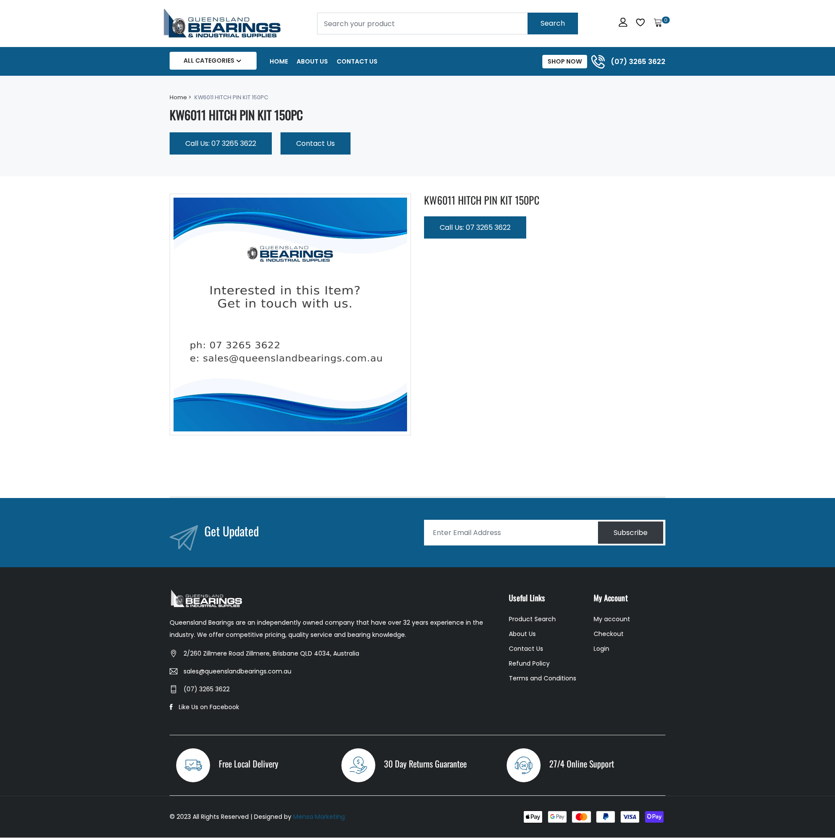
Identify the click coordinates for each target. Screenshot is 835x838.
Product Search (532, 619)
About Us (312, 61)
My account (612, 619)
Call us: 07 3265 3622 (220, 143)
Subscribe (631, 533)
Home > (180, 97)
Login (601, 648)
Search (553, 23)
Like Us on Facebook (209, 707)
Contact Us (357, 61)
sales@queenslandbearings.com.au (237, 671)
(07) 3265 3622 (207, 689)
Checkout (609, 633)
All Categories (209, 60)
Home (279, 61)
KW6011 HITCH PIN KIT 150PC (481, 200)
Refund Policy (529, 663)
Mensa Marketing (319, 816)
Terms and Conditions (542, 678)
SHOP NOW (565, 61)
